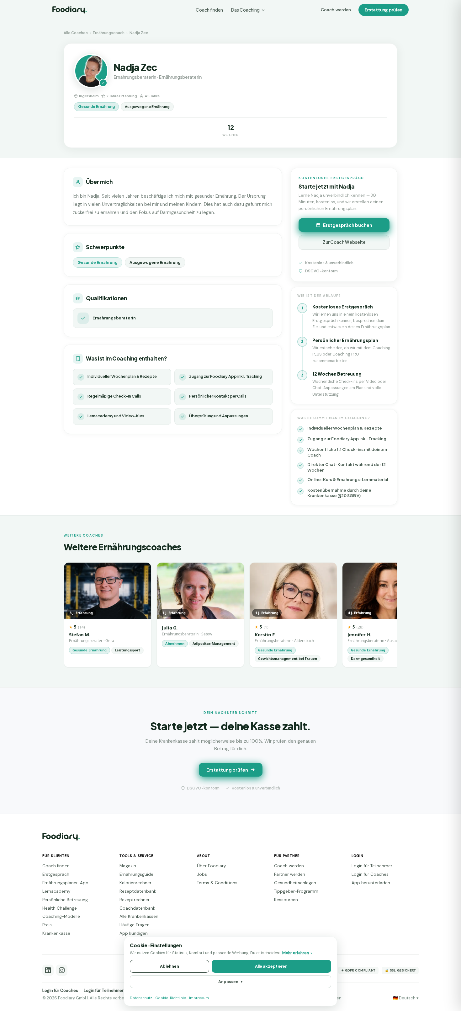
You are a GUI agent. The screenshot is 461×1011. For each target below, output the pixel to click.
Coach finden (209, 10)
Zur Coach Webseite (344, 242)
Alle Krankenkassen (138, 916)
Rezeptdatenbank (137, 891)
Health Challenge (59, 908)
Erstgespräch (55, 874)
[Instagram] (61, 970)
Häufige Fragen (134, 925)
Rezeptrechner (134, 899)
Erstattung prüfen (383, 10)
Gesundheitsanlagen (295, 882)
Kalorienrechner (135, 882)
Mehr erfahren (297, 952)
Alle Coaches (76, 32)
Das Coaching (245, 10)
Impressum (199, 998)
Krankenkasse (56, 933)
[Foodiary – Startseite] (69, 9)
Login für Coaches (370, 874)
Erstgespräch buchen (347, 225)
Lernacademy (56, 891)
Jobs (202, 874)
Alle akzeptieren (271, 966)
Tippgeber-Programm (296, 891)
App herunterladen (371, 882)
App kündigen (133, 933)
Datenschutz (141, 998)
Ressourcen (286, 899)
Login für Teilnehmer (372, 866)
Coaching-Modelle (61, 916)
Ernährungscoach (109, 32)
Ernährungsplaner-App (65, 882)
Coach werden (336, 10)
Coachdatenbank (137, 908)
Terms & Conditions (217, 882)
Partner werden (289, 874)
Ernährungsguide (136, 874)
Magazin (127, 866)
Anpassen (230, 981)
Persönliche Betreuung (65, 899)
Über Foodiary (211, 866)
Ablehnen (169, 966)
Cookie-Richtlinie (170, 998)
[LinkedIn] (48, 970)
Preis (47, 925)
